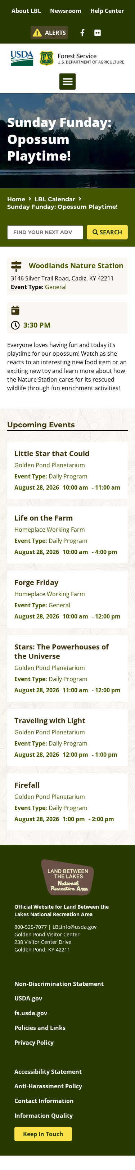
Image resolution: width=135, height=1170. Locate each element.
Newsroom (65, 11)
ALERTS (55, 33)
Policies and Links (40, 1028)
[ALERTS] (37, 32)
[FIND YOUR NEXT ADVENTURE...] (45, 232)
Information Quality (43, 1116)
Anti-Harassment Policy (48, 1086)
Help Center (107, 11)
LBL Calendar (55, 199)
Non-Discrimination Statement (59, 984)
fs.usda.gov (30, 1013)
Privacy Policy (34, 1043)
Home (16, 199)
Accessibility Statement (48, 1072)
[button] (67, 81)
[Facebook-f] (82, 33)
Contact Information (44, 1101)
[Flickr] (97, 33)
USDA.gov (28, 998)
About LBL (26, 11)
